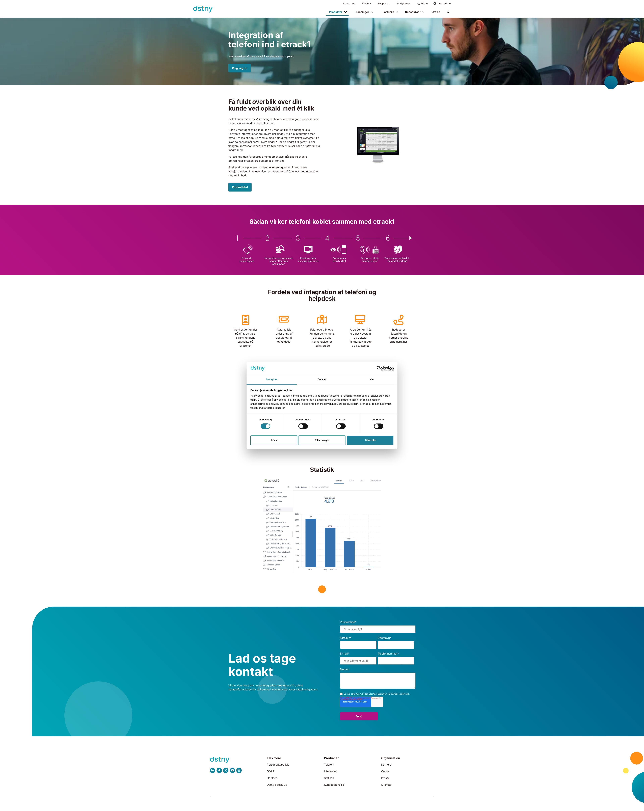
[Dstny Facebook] (219, 770)
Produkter (335, 12)
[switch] (303, 426)
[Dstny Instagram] (239, 770)
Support (382, 3)
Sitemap (386, 784)
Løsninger (362, 12)
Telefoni (329, 764)
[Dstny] (203, 9)
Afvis (274, 440)
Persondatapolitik (278, 764)
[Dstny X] (226, 770)
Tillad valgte (322, 440)
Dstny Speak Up (277, 784)
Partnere (388, 12)
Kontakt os (349, 3)
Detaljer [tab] (322, 379)
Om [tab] (372, 379)
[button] (448, 12)
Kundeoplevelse (334, 784)
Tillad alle (370, 440)
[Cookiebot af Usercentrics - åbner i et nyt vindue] (379, 368)
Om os (436, 12)
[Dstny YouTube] (232, 770)
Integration (330, 771)
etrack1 (310, 171)
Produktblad (240, 187)
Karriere (366, 3)
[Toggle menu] (389, 4)
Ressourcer (413, 12)
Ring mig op (239, 68)
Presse (385, 778)
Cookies (272, 778)
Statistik (329, 778)
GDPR (270, 771)
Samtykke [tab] (272, 379)
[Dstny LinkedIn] (212, 770)
